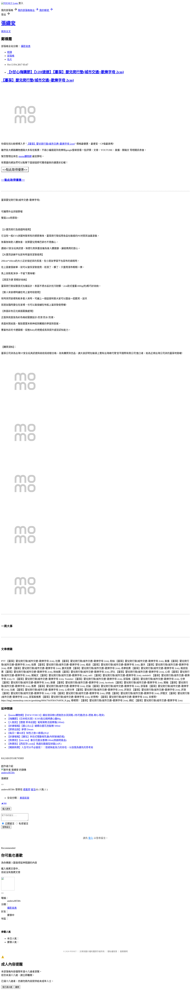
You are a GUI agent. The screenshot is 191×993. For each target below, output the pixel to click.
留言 (33, 789)
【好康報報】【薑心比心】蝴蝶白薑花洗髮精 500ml (33, 726)
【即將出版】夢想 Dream (20, 729)
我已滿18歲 (7, 987)
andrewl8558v (8, 772)
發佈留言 (6, 827)
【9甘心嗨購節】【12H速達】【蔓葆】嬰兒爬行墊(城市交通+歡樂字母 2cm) (65, 72)
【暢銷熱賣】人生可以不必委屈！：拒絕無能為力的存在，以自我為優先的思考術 (50, 747)
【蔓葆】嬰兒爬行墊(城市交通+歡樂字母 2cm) (37, 80)
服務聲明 (124, 951)
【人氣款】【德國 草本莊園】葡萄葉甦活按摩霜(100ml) (35, 722)
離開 (17, 987)
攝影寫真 (25, 46)
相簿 (9, 52)
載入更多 (6, 809)
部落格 (10, 56)
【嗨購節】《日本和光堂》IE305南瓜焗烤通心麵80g (34, 718)
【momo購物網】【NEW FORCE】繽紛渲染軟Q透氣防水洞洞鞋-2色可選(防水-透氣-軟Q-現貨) (55, 715)
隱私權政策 (112, 951)
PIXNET (73, 951)
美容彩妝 (24, 798)
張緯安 (8, 23)
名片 (9, 59)
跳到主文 (6, 31)
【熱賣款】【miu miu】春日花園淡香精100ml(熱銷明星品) (37, 740)
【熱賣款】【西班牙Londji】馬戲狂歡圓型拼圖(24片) (34, 744)
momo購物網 (25, 156)
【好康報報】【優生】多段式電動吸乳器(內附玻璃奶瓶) (36, 736)
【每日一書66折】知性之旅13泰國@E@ (28, 733)
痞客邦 (26, 789)
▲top (4, 803)
